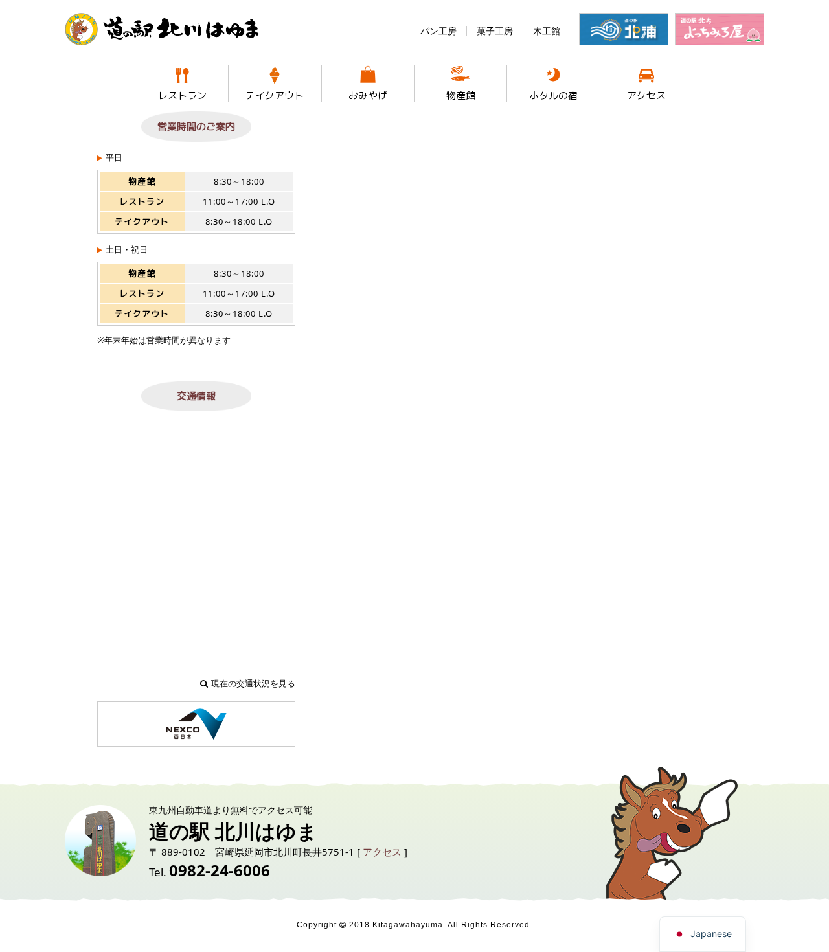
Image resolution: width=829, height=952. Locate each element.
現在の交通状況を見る (253, 683)
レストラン (182, 95)
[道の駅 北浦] (623, 29)
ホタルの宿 (553, 95)
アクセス (646, 95)
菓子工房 (495, 31)
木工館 (546, 31)
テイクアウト (274, 95)
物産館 (460, 95)
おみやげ (367, 95)
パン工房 (438, 31)
